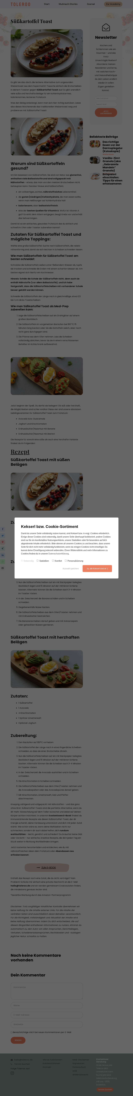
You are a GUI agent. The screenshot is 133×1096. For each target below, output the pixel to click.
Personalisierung (75, 561)
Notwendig (29, 561)
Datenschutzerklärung (58, 554)
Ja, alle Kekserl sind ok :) (97, 568)
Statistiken (44, 561)
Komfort (58, 561)
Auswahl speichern (71, 568)
